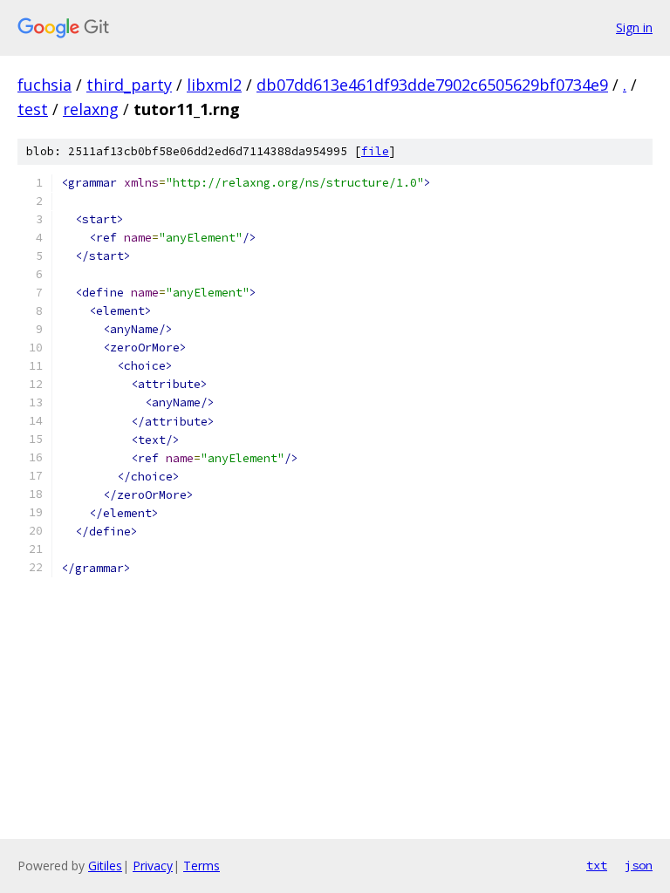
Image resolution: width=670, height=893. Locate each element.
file (375, 151)
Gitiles (105, 865)
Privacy (153, 865)
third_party (129, 84)
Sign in (634, 27)
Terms (201, 865)
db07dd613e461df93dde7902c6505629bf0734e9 (432, 84)
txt (596, 865)
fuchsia (44, 84)
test (32, 109)
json (639, 865)
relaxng (91, 109)
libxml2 (214, 84)
